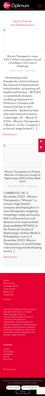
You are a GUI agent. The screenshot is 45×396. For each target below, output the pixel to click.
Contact (7, 299)
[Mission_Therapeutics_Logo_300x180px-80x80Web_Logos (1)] (22, 40)
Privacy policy (9, 369)
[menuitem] (38, 5)
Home (6, 280)
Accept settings (13, 387)
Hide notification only (30, 387)
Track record (9, 289)
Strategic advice (10, 286)
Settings (23, 391)
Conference (8, 295)
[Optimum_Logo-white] (18, 5)
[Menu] (38, 5)
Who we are (9, 283)
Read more (10, 134)
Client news (30, 71)
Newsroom (8, 292)
